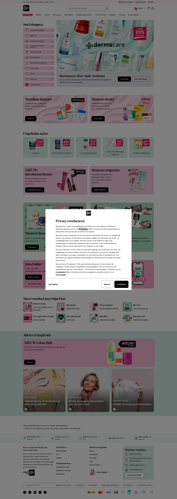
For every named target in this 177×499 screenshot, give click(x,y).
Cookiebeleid (61, 272)
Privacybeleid (61, 275)
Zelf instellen (53, 284)
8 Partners (83, 229)
